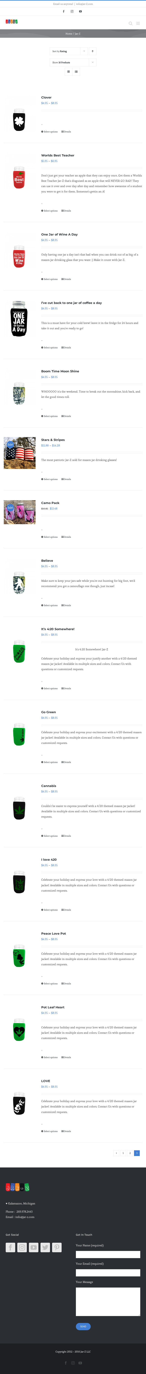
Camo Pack (50, 503)
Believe (47, 560)
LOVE (45, 1081)
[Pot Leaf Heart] (20, 1023)
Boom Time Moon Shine (60, 371)
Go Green (48, 712)
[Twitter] (45, 1247)
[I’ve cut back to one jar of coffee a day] (20, 318)
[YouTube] (33, 1247)
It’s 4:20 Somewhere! (58, 629)
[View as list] (76, 71)
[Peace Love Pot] (20, 949)
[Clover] (20, 113)
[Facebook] (10, 1247)
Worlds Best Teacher (57, 155)
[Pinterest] (57, 1247)
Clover (46, 97)
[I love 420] (20, 875)
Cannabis (48, 786)
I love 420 (49, 859)
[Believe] (20, 576)
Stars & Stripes (53, 440)
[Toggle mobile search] (131, 23)
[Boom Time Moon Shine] (20, 387)
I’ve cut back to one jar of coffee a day (71, 303)
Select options (51, 131)
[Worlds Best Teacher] (20, 171)
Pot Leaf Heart (52, 1007)
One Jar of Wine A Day (59, 234)
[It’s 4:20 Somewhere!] (20, 644)
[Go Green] (20, 727)
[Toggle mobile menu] (138, 23)
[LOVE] (20, 1096)
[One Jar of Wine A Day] (20, 250)
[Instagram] (22, 1247)
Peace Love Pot (53, 933)
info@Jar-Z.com (84, 4)
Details (67, 131)
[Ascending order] (92, 51)
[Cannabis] (20, 801)
